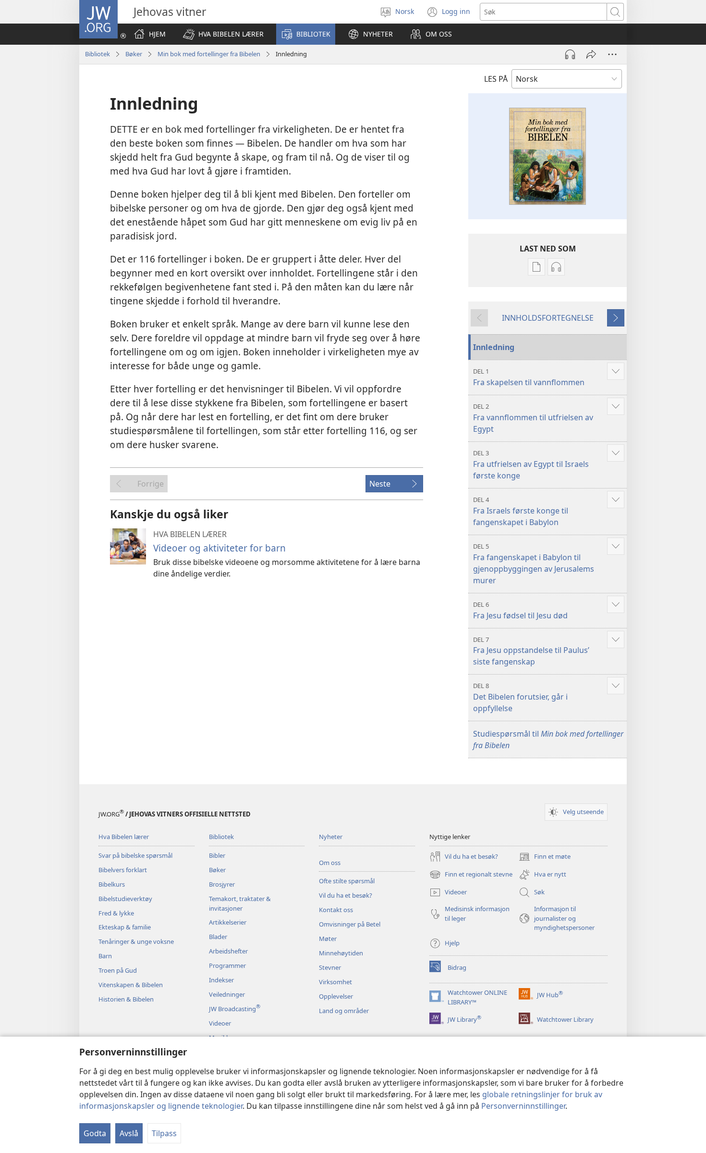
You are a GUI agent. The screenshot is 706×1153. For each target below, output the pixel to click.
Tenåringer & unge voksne (136, 941)
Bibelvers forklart (122, 869)
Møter (328, 938)
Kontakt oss (336, 909)
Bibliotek (97, 54)
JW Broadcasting (234, 1008)
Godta (95, 1133)
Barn (105, 956)
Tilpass (164, 1133)
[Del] (591, 54)
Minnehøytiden (341, 953)
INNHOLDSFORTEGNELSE (548, 318)
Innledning (493, 347)
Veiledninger (227, 994)
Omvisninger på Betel (349, 924)
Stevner (330, 967)
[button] (223, 34)
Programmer (227, 965)
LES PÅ (496, 79)
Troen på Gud (117, 970)
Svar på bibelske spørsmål (135, 855)
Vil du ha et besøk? (345, 895)
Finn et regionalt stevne (470, 875)
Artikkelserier (227, 922)
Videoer (220, 1023)
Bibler (217, 855)
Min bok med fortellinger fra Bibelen (209, 54)
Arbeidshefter (228, 951)
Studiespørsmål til (548, 739)
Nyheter (330, 836)
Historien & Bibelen (126, 999)
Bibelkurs (111, 884)
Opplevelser (336, 996)
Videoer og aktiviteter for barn (219, 547)
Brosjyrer (222, 884)
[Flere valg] (612, 54)
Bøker (133, 54)
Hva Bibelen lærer (123, 836)
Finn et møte (545, 857)
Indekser (221, 980)
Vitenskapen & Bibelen (130, 984)
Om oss (330, 862)
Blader (218, 936)
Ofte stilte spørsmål (347, 881)
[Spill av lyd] (570, 54)
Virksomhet (335, 982)
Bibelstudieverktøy (125, 898)
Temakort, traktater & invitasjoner (240, 903)
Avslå (129, 1133)
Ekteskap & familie (124, 927)
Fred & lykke (116, 913)
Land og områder (344, 1010)
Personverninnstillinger (523, 1106)
